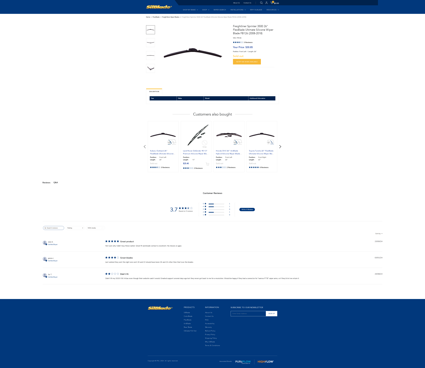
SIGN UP (272, 314)
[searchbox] (53, 228)
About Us (236, 3)
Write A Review (247, 209)
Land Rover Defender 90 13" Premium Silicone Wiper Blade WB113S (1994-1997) (196, 154)
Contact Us (247, 3)
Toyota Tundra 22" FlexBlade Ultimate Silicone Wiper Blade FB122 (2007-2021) (261, 154)
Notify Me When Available (247, 62)
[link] (216, 215)
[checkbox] (95, 228)
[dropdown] (75, 228)
